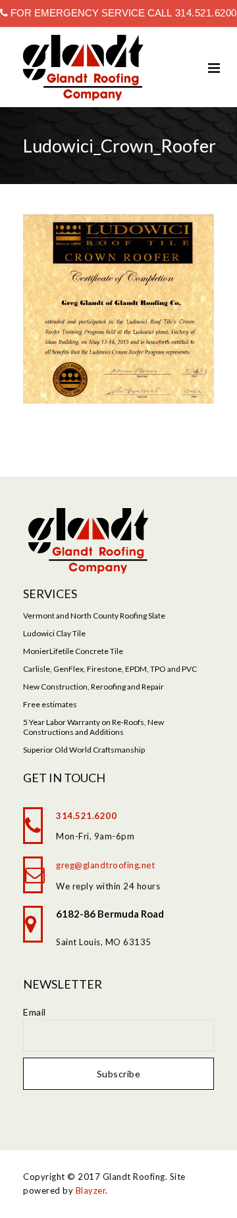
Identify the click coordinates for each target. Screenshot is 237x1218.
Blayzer (91, 1190)
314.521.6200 (204, 12)
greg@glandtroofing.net (105, 865)
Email (34, 1012)
